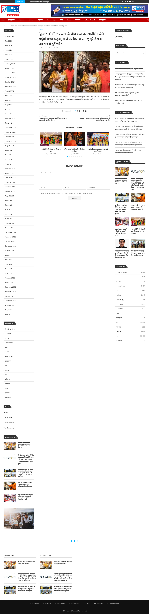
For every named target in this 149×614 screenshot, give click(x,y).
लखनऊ (131, 309)
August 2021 (9, 305)
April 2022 (8, 269)
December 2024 (10, 127)
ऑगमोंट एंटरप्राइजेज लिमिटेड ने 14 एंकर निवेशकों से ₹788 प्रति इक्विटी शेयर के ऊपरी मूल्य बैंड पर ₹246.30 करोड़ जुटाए (130, 76)
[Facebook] (117, 1)
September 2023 (10, 191)
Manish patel (119, 150)
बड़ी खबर (130, 327)
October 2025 (10, 82)
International (90, 20)
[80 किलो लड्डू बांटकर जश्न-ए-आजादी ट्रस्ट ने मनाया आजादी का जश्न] (98, 139)
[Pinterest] (125, 1)
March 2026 (9, 59)
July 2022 (8, 255)
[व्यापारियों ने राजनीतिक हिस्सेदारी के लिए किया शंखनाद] (122, 171)
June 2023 (8, 205)
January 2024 (9, 173)
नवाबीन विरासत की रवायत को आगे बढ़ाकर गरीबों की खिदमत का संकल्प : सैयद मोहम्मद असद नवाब (122, 254)
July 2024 (8, 150)
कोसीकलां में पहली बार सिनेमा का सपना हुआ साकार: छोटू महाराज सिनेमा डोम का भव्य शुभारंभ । (121, 209)
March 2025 (9, 114)
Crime (31, 20)
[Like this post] (77, 111)
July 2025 (8, 96)
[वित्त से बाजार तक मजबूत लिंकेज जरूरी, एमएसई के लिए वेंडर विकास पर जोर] (138, 243)
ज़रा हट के (130, 318)
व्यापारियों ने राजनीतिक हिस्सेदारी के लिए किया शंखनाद (129, 69)
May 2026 (8, 50)
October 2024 (10, 137)
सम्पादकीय (102, 20)
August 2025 (9, 91)
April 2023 (8, 214)
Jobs (69, 20)
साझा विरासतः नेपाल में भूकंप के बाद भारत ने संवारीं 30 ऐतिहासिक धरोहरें (121, 232)
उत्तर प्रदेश (11, 20)
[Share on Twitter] (81, 111)
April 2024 (8, 159)
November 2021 (10, 291)
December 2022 (10, 232)
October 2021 (10, 296)
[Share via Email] (85, 111)
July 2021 (8, 310)
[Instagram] (122, 1)
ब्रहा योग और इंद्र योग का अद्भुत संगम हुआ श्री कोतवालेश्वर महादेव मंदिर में (138, 207)
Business (130, 277)
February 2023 (10, 223)
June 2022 (8, 260)
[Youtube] (130, 1)
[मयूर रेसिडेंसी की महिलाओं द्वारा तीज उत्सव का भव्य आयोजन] (51, 139)
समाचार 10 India (120, 134)
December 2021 (10, 287)
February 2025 (10, 118)
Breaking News (130, 272)
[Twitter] (120, 1)
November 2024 (10, 132)
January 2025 (9, 123)
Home (2, 20)
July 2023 (8, 200)
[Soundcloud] (133, 1)
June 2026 (8, 45)
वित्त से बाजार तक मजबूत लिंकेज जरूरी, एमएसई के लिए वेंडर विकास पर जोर (138, 253)
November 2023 (10, 182)
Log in (6, 412)
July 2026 (8, 41)
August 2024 (9, 146)
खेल (61, 20)
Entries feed (8, 417)
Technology (51, 20)
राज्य (130, 336)
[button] (26, 1)
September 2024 (10, 141)
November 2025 (10, 77)
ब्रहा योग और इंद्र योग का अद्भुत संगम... (38, 2)
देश (130, 322)
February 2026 (10, 64)
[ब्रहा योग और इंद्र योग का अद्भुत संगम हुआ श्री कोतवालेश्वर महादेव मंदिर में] (138, 197)
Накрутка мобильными (123, 126)
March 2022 (9, 273)
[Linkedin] (127, 1)
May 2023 (8, 209)
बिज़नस (40, 20)
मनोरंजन (77, 20)
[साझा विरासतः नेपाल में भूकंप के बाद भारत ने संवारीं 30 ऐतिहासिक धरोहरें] (122, 221)
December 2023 (10, 178)
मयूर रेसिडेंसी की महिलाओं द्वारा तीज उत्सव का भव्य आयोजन (138, 231)
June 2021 (8, 314)
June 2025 (8, 100)
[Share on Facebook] (79, 111)
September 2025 (10, 86)
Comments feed (9, 423)
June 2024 (8, 155)
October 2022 (10, 241)
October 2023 (10, 187)
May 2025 (8, 105)
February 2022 (10, 278)
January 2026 (9, 68)
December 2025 (10, 73)
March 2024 (9, 164)
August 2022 (9, 250)
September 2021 (10, 301)
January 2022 (9, 282)
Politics (22, 20)
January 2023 (9, 228)
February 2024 (10, 168)
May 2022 (8, 264)
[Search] (148, 20)
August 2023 (9, 196)
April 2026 (8, 54)
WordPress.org (9, 428)
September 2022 (10, 246)
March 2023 (9, 219)
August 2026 (9, 36)
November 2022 (10, 237)
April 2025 (8, 109)
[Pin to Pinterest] (83, 111)
